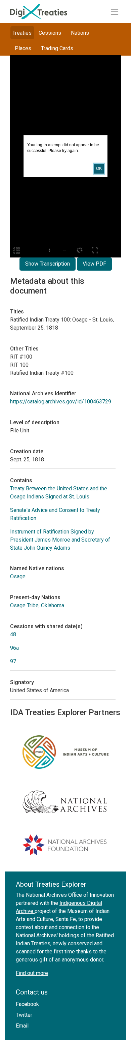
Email (22, 1025)
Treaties (22, 33)
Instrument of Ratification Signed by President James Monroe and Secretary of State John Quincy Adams (60, 539)
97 (13, 661)
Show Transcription (47, 264)
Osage (18, 576)
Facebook (27, 1004)
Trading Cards (57, 48)
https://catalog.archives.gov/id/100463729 (60, 401)
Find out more (32, 973)
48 (13, 634)
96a (14, 648)
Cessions (50, 33)
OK (99, 168)
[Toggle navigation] (114, 12)
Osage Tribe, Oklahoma (37, 605)
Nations (80, 33)
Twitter (24, 1015)
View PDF (94, 264)
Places (23, 48)
